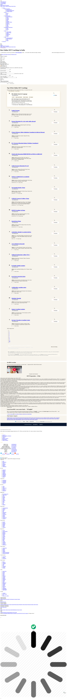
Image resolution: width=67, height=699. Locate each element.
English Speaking (7, 8)
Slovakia (3, 536)
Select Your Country (3, 72)
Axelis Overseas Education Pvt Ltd (20, 165)
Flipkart (27, 421)
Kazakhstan (4, 480)
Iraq (3, 502)
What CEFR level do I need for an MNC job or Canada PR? (10, 395)
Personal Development (18, 417)
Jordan (3, 499)
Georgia (3, 543)
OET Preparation (3, 47)
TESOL (7, 29)
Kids (5, 30)
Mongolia (4, 490)
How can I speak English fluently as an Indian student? (9, 381)
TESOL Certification (50, 417)
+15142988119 (13, 447)
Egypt (3, 574)
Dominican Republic (5, 553)
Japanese (7, 21)
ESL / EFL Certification (43, 417)
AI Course (25, 419)
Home (8, 83)
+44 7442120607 (3, 3)
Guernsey (4, 518)
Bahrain (3, 497)
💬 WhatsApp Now (13, 54)
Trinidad (3, 551)
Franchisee (4, 436)
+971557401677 (13, 446)
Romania (3, 533)
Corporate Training (9, 11)
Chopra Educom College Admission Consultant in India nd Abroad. (28, 132)
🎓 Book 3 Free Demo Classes (5, 54)
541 (9, 340)
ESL (6, 607)
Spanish (7, 19)
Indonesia (4, 473)
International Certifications (8, 27)
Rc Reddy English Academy (18, 265)
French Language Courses (20, 418)
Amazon (24, 421)
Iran (3, 503)
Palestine (3, 504)
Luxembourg (4, 517)
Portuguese (8, 23)
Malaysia (3, 470)
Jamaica (3, 550)
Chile (3, 564)
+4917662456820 (14, 449)
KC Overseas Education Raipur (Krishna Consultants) (25, 143)
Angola (3, 585)
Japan (3, 487)
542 (9, 341)
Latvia (3, 526)
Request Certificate (5, 438)
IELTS (5, 12)
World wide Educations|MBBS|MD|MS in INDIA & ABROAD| (27, 154)
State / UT (2, 77)
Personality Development (10, 10)
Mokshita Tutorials (16, 298)
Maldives (3, 464)
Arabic (7, 25)
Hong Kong (4, 489)
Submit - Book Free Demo (4, 81)
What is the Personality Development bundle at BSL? (8, 398)
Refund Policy (4, 439)
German (7, 18)
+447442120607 (13, 445)
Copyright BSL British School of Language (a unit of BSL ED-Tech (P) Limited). (15, 613)
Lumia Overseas (16, 110)
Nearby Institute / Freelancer (6, 435)
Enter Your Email (3, 70)
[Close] (0, 617)
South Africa (4, 571)
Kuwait (3, 496)
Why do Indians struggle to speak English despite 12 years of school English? (12, 388)
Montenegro (4, 544)
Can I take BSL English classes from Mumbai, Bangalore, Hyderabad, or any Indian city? (14, 405)
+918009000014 (13, 444)
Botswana (4, 586)
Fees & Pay (4, 41)
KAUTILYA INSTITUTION (18, 276)
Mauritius (3, 583)
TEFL (7, 28)
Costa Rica (4, 556)
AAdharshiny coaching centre (19, 287)
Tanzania (3, 576)
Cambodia (4, 476)
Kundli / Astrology (35, 419)
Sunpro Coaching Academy (18, 309)
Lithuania (3, 527)
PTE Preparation (31, 417)
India (3, 461)
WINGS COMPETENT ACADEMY (20, 176)
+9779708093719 (14, 450)
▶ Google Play (35, 424)
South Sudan (4, 589)
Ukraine (3, 538)
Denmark (3, 523)
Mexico (3, 549)
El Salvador (4, 558)
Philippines (4, 474)
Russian (26, 604)
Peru (3, 565)
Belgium (3, 513)
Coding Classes (8, 32)
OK (33, 630)
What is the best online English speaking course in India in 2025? (10, 378)
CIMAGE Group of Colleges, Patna (20, 198)
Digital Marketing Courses (20, 419)
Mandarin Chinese (22, 604)
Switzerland (4, 514)
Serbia (3, 537)
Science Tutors (13, 419)
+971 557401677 (3, 2)
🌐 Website (55, 95)
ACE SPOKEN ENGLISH (18, 243)
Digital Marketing (9, 38)
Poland (3, 530)
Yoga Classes (29, 419)
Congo (3, 587)
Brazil (3, 561)
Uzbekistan (4, 481)
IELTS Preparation (25, 417)
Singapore (4, 469)
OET (5, 601)
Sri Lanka (4, 463)
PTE (7, 14)
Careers (3, 437)
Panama (3, 557)
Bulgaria (3, 534)
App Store (41, 424)
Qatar (3, 495)
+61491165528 (13, 448)
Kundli (7, 40)
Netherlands (4, 512)
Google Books (31, 421)
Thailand (3, 471)
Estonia (3, 525)
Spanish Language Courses (28, 418)
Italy (3, 511)
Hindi (7, 20)
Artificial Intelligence (3, 612)
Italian (7, 24)
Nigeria (3, 572)
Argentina (4, 562)
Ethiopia (3, 578)
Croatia (3, 535)
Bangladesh (4, 462)
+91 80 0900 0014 (3, 1)
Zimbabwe (4, 579)
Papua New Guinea (5, 595)
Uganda (3, 577)
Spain (3, 510)
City (1, 78)
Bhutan (3, 465)
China (3, 486)
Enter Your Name (3, 68)
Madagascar (4, 582)
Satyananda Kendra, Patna (18, 187)
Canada (3, 548)
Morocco (3, 575)
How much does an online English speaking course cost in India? (10, 385)
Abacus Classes (8, 31)
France (3, 509)
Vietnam (3, 472)
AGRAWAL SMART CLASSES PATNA (21, 232)
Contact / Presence (5, 440)
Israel (3, 501)
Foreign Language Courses (11, 418)
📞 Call (55, 109)
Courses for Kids (49, 418)
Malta (3, 540)
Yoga (7, 39)
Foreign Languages (7, 15)
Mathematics (8, 34)
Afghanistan (4, 466)
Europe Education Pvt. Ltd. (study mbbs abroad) (24, 121)
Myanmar (4, 475)
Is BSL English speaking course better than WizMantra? (9, 392)
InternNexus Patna (16, 221)
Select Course (2, 76)
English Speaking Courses (11, 417)
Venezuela (4, 566)
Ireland (3, 516)
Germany (3, 508)
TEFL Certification (57, 417)
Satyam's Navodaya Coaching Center (21, 320)
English (7, 33)
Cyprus (3, 541)
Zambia (3, 580)
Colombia (4, 563)
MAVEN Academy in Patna (18, 210)
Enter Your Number (3, 74)
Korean (7, 26)
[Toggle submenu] (0, 43)
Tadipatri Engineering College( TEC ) (21, 254)
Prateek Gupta (17, 354)
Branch (1, 79)
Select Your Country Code (19, 73)
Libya (3, 581)
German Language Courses (37, 418)
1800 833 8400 (13, 451)
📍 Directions (55, 111)
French (7, 17)
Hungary (3, 532)
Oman (3, 498)
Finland (3, 524)
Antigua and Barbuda (5, 552)
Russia (3, 539)
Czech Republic (5, 531)
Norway (3, 522)
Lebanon (3, 500)
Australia (3, 593)
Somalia (3, 584)
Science (7, 35)
